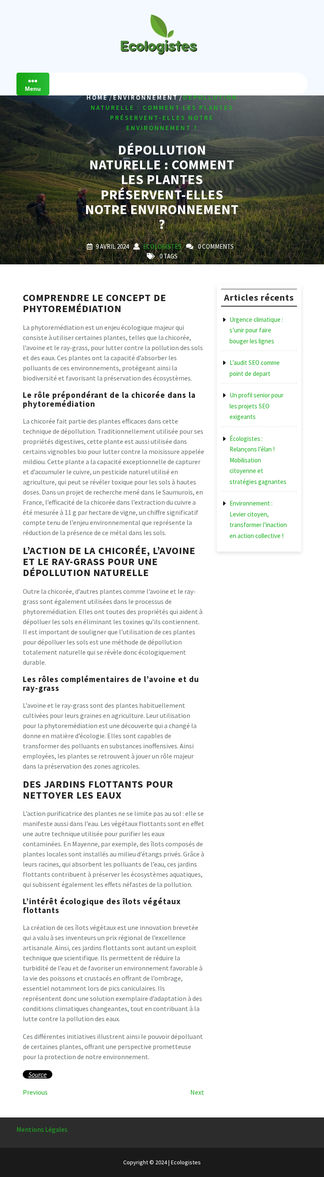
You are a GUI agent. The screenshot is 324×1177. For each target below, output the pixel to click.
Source (37, 1074)
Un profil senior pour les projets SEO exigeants (257, 406)
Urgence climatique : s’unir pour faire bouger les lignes (256, 330)
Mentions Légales (42, 1129)
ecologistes (162, 246)
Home (97, 97)
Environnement (145, 97)
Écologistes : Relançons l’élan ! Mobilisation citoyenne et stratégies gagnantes (258, 460)
